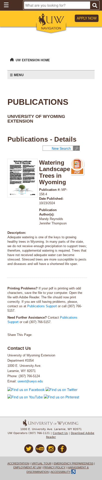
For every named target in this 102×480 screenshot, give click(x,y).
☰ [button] (6, 4)
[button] (51, 22)
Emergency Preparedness (73, 463)
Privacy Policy (54, 467)
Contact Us (60, 433)
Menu (19, 74)
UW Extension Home (33, 60)
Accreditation (18, 463)
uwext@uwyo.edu (30, 381)
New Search (61, 148)
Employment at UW (27, 467)
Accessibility (61, 471)
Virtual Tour (41, 463)
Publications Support (42, 306)
